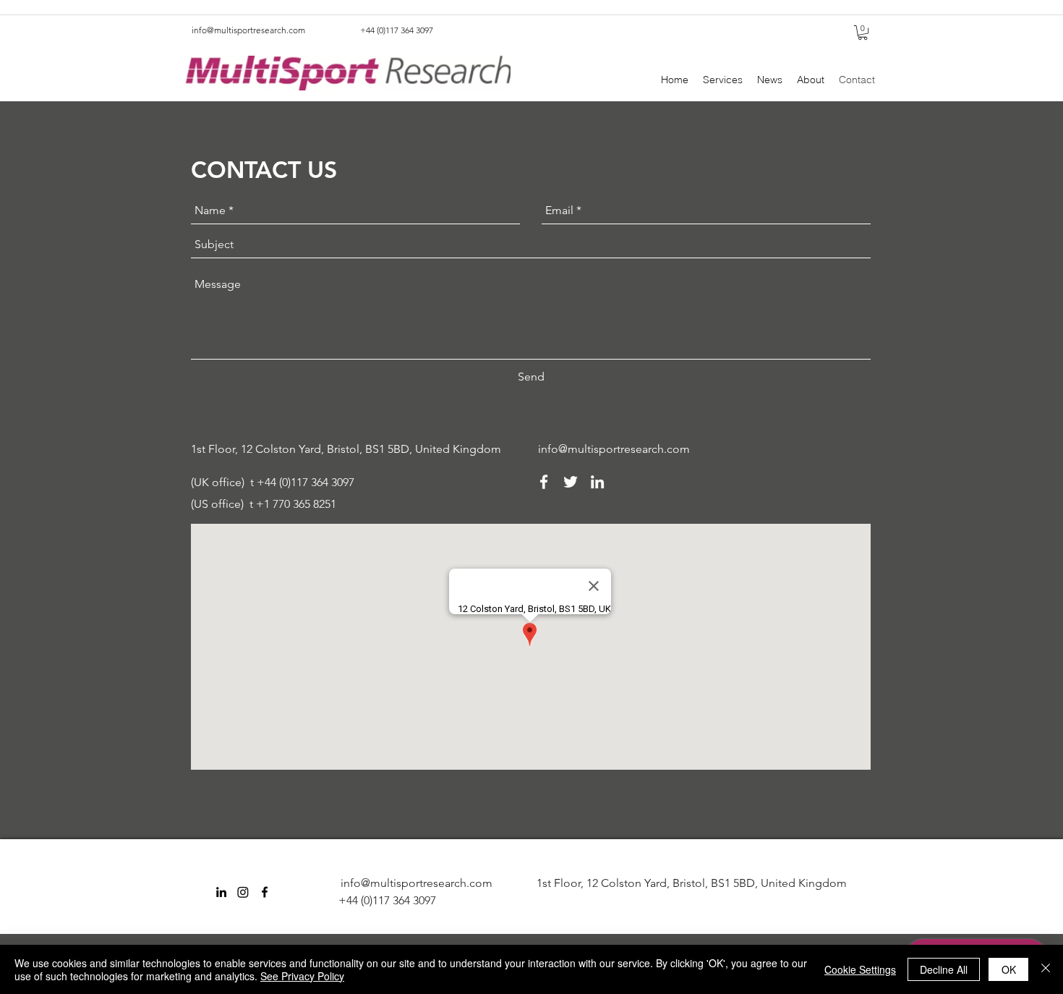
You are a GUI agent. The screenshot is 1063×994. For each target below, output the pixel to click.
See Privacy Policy (302, 976)
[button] (862, 32)
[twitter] (570, 481)
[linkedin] (597, 481)
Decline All (944, 969)
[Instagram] (243, 892)
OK (1009, 969)
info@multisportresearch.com (248, 30)
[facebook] (543, 481)
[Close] (1045, 969)
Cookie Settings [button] (860, 969)
